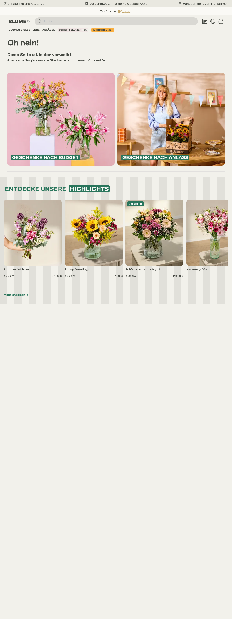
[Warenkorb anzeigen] (221, 21)
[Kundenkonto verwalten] (213, 21)
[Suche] (38, 21)
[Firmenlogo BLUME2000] (19, 21)
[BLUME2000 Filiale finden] (205, 21)
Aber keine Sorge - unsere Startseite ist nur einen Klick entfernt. (59, 60)
